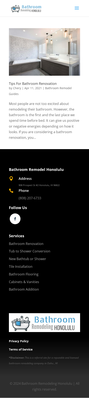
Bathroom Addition (24, 289)
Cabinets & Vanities (24, 282)
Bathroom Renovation (26, 243)
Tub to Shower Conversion (29, 251)
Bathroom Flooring (23, 274)
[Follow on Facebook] (15, 218)
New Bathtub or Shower (27, 259)
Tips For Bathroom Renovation (33, 83)
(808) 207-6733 (30, 198)
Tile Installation (20, 266)
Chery (17, 88)
